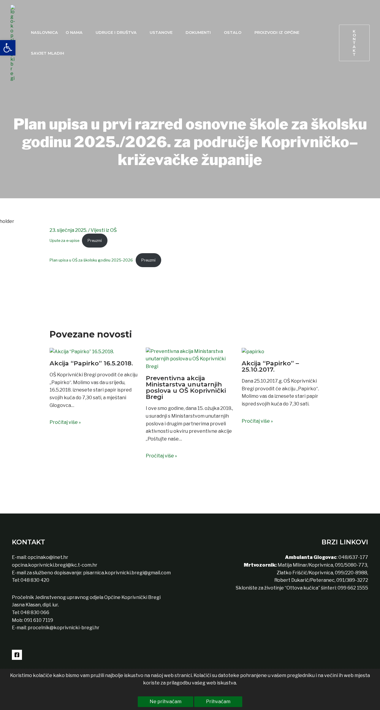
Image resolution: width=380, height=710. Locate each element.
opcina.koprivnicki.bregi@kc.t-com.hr (54, 565)
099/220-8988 (351, 573)
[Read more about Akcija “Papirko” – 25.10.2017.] (253, 351)
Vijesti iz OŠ (104, 230)
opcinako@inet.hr (48, 557)
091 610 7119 (38, 620)
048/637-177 (353, 557)
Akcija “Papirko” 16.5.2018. (91, 363)
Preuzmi (95, 240)
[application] (85, 32)
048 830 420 (34, 580)
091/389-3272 (352, 580)
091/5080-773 (350, 565)
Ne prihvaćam (165, 701)
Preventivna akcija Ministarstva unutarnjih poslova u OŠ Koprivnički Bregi (186, 387)
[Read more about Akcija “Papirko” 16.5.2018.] (82, 351)
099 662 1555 (353, 588)
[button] (354, 43)
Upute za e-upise (64, 240)
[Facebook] (17, 655)
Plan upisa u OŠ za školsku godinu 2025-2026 (91, 260)
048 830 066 (34, 612)
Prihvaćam (218, 701)
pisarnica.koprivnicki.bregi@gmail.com (127, 573)
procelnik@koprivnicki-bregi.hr (63, 627)
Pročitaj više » (65, 422)
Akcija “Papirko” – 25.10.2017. (270, 366)
